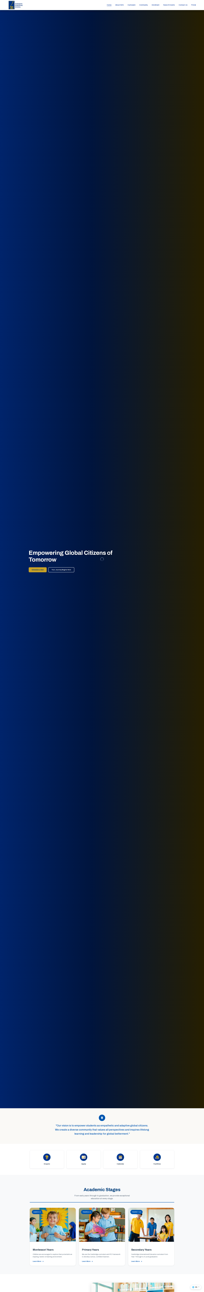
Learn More (37, 1261)
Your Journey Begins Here (61, 570)
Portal (193, 5)
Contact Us (183, 5)
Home (109, 5)
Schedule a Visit (38, 570)
